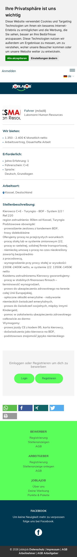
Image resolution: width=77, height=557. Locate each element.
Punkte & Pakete (38, 495)
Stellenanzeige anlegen (38, 466)
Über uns (39, 486)
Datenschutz (36, 549)
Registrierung (39, 437)
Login (24, 378)
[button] (10, 408)
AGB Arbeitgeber (47, 553)
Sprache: (10, 169)
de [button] (69, 76)
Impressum (53, 549)
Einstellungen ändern (44, 58)
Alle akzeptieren (17, 58)
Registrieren (49, 378)
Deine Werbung (38, 490)
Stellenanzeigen (38, 442)
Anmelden (9, 71)
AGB (38, 446)
